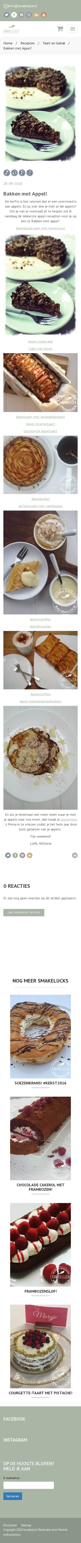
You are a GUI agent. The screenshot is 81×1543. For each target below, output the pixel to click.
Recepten (27, 43)
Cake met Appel (40, 348)
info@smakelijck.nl (22, 6)
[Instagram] (29, 15)
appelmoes (69, 819)
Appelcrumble (40, 619)
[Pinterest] (21, 15)
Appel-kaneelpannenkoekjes (40, 701)
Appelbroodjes (40, 626)
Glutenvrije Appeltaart (40, 431)
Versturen (12, 1496)
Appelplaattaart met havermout (40, 228)
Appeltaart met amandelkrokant (40, 416)
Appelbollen (41, 498)
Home (8, 43)
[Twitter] (6, 15)
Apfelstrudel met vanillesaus (40, 506)
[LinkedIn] (36, 15)
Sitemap (26, 1525)
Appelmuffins (40, 694)
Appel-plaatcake (40, 341)
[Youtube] (44, 15)
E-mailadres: (11, 1478)
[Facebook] (14, 15)
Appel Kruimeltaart (40, 424)
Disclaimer (10, 1525)
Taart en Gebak (54, 43)
